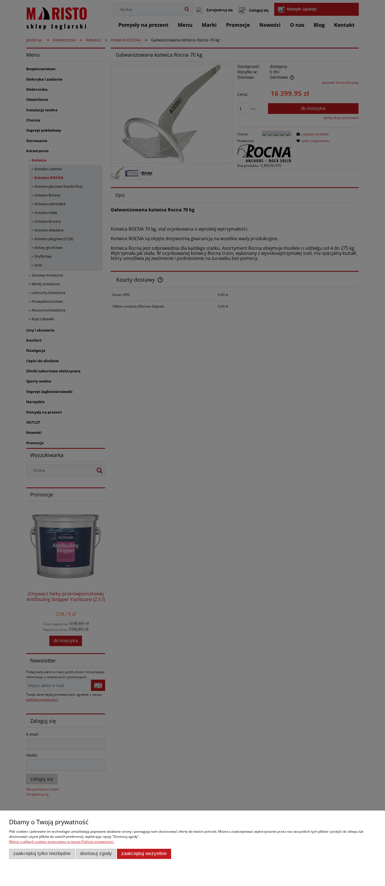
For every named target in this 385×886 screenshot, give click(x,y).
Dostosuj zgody (96, 853)
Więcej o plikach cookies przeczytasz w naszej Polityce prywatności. (61, 841)
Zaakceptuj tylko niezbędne (41, 853)
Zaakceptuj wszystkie (144, 853)
